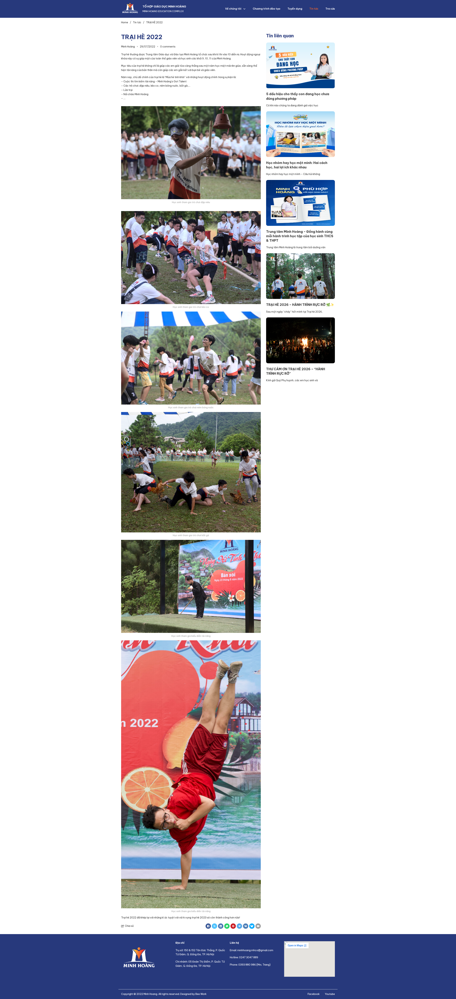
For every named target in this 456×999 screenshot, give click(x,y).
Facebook (314, 994)
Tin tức (313, 8)
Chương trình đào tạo (266, 8)
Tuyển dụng (294, 8)
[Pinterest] (233, 926)
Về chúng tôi (233, 8)
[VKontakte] (245, 926)
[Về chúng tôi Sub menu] (244, 9)
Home (124, 22)
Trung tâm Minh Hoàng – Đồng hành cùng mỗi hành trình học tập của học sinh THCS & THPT (299, 236)
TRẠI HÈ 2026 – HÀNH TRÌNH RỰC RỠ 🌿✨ (300, 305)
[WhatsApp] (227, 926)
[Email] (258, 926)
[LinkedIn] (220, 926)
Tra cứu (330, 8)
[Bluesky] (252, 926)
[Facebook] (208, 926)
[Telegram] (239, 926)
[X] (214, 926)
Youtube (330, 994)
